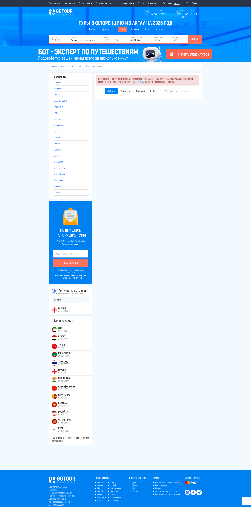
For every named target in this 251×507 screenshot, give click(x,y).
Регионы (135, 29)
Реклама (158, 488)
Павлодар (114, 500)
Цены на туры (69, 3)
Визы (147, 29)
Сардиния (58, 125)
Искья (57, 94)
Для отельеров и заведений (166, 491)
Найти (194, 39)
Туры (122, 29)
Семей (113, 485)
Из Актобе (154, 91)
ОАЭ (133, 488)
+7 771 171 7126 (158, 13)
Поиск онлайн (85, 3)
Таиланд (135, 491)
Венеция (58, 186)
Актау (99, 494)
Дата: (106, 37)
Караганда (101, 497)
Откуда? (55, 37)
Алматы (100, 482)
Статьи (159, 29)
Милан (57, 137)
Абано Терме (59, 168)
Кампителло (59, 192)
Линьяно (58, 155)
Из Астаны (140, 91)
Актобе (100, 491)
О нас (140, 3)
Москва (100, 488)
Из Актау (111, 91)
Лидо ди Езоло (60, 100)
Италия (91, 29)
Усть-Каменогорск (117, 497)
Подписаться (71, 262)
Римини (57, 82)
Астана (100, 485)
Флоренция (90, 66)
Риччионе (58, 106)
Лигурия (57, 119)
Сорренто (58, 161)
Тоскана (57, 143)
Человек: (175, 37)
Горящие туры (54, 3)
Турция (134, 482)
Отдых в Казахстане (124, 3)
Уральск (113, 494)
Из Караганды (171, 91)
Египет (134, 485)
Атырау (113, 482)
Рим (56, 112)
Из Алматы (125, 91)
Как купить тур (161, 485)
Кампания (58, 149)
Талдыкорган (115, 488)
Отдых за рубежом (103, 3)
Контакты (152, 3)
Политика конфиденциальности (167, 482)
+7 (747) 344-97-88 (137, 82)
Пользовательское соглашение (167, 494)
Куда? (73, 37)
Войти (194, 3)
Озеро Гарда (59, 174)
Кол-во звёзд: (159, 37)
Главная (54, 66)
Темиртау (114, 491)
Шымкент (101, 500)
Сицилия (58, 88)
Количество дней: (136, 37)
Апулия (57, 131)
